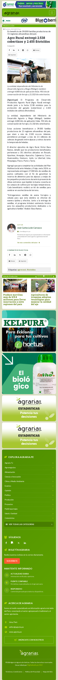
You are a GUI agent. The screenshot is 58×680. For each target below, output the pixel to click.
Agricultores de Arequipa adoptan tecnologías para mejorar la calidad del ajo (41, 299)
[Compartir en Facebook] (9, 50)
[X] (19, 543)
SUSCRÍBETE (12, 561)
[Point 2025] (29, 373)
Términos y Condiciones (14, 672)
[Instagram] (12, 543)
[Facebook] (6, 543)
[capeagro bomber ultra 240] (29, 4)
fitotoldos (31, 270)
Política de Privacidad (32, 672)
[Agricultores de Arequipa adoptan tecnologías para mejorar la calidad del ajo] (43, 285)
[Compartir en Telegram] (23, 50)
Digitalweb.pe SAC (35, 665)
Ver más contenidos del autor (27, 242)
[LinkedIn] (25, 543)
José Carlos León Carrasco (29, 228)
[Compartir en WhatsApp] (28, 50)
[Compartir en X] (18, 50)
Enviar (37, 50)
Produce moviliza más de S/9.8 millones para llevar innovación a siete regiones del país (14, 299)
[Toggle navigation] (52, 12)
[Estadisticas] (29, 408)
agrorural (22, 270)
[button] (38, 276)
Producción (8, 26)
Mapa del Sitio (47, 672)
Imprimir (13, 55)
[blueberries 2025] (41, 19)
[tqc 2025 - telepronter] (17, 19)
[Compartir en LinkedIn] (14, 50)
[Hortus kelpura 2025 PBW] (29, 331)
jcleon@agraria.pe (24, 231)
